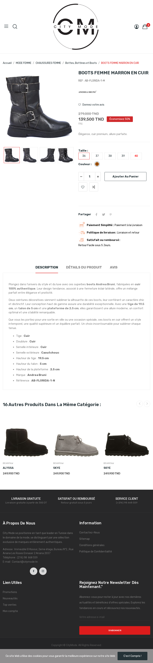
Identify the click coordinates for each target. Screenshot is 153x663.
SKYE (56, 468)
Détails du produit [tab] (84, 267)
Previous (11, 107)
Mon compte (10, 611)
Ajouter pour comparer (93, 186)
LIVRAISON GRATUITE (26, 498)
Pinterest (110, 214)
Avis (114, 267)
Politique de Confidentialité (95, 551)
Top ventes (9, 604)
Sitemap (84, 538)
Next (66, 107)
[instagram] (43, 571)
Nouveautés (10, 598)
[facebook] (33, 571)
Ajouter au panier (126, 176)
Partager (96, 214)
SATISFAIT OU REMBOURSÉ (76, 498)
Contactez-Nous (89, 532)
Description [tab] (46, 267)
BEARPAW (8, 463)
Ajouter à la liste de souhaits (82, 186)
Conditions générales (91, 545)
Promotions (10, 592)
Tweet (103, 214)
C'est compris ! (132, 656)
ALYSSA (8, 468)
